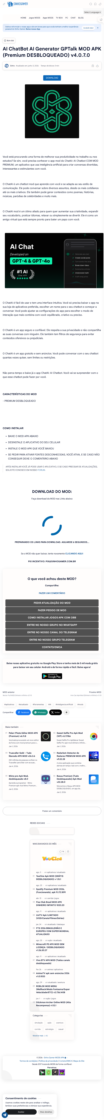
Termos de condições (29, 1036)
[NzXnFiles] (62, 1048)
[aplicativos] (52, 848)
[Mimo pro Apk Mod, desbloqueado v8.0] (46, 755)
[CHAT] (73, 17)
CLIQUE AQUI (88, 28)
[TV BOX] (59, 17)
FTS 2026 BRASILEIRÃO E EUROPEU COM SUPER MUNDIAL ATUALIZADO (52, 907)
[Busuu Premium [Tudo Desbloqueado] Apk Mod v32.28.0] (94, 755)
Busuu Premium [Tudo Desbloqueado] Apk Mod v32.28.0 (69, 754)
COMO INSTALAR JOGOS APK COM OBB (52, 593)
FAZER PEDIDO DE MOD (52, 585)
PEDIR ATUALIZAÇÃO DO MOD (52, 578)
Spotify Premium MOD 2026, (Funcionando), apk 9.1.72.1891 (51, 866)
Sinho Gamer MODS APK (54, 1033)
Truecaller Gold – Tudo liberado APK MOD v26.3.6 (22, 730)
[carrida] (50, 874)
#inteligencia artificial (64, 680)
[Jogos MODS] (34, 17)
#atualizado (23, 680)
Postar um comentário (52, 786)
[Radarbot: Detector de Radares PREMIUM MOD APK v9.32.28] (94, 732)
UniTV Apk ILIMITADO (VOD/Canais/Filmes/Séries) (50, 892)
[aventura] (61, 958)
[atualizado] (61, 848)
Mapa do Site (78, 1036)
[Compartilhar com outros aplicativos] (66, 688)
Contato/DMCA (65, 1036)
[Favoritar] (93, 66)
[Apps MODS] (48, 17)
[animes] (50, 945)
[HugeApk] (42, 1048)
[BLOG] (80, 17)
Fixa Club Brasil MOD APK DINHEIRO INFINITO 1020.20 (50, 879)
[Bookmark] (95, 4)
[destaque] (61, 900)
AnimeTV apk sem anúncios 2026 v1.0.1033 (52, 950)
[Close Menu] (98, 28)
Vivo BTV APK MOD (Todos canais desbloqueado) (53, 937)
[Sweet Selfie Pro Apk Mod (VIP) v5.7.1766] (94, 712)
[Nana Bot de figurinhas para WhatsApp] (55, 1048)
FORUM (41, 470)
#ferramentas (38, 680)
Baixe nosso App (33, 29)
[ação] (50, 916)
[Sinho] (12, 66)
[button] (100, 4)
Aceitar (21, 1112)
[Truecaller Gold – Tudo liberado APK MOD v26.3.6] (46, 732)
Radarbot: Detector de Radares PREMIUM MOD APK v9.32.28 (71, 731)
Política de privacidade (48, 1036)
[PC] (66, 17)
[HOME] (23, 17)
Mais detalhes (46, 1112)
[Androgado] (49, 1048)
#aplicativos (9, 680)
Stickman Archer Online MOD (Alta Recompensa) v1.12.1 (53, 979)
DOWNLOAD (52, 78)
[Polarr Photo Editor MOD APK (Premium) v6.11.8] (46, 712)
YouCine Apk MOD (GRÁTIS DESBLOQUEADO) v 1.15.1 (49, 853)
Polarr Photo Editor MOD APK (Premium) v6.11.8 (23, 710)
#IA (49, 680)
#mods (80, 680)
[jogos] (56, 874)
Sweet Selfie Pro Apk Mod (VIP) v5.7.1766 (70, 710)
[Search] (91, 4)
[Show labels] (41, 1011)
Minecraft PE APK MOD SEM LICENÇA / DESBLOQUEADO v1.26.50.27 (50, 923)
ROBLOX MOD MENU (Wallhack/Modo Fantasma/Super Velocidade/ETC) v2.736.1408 (53, 965)
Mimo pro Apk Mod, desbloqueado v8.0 (18, 753)
